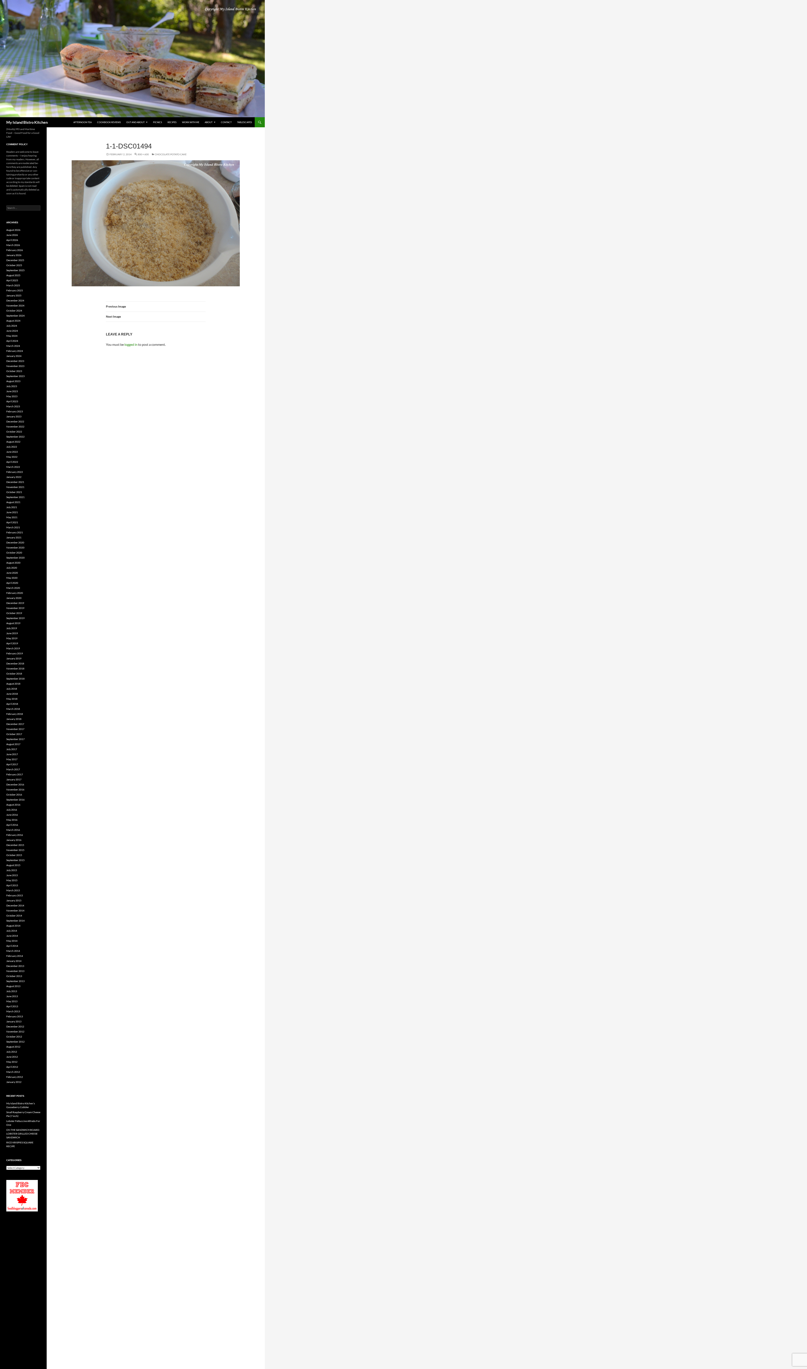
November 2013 (15, 971)
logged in (130, 344)
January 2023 (13, 416)
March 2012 (13, 1071)
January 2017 (13, 779)
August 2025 (13, 275)
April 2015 (12, 885)
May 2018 (11, 698)
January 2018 (13, 719)
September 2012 (15, 1041)
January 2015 (13, 900)
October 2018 (14, 673)
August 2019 (13, 623)
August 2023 (13, 381)
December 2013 (15, 966)
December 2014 (15, 905)
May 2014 (11, 940)
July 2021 (11, 507)
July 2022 (11, 446)
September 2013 (15, 981)
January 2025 (13, 295)
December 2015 (15, 845)
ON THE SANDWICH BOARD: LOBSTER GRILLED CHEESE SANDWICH (23, 1133)
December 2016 (15, 784)
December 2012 (15, 1026)
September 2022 (15, 436)
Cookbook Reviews (109, 122)
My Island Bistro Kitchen (27, 122)
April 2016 (12, 824)
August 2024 (13, 320)
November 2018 (15, 668)
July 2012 (11, 1051)
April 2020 (12, 582)
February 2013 (14, 1016)
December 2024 (15, 300)
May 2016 (11, 819)
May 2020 (11, 577)
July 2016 (11, 809)
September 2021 (15, 497)
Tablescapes (244, 122)
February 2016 (14, 834)
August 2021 (13, 502)
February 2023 (14, 411)
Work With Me (190, 122)
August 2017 (13, 744)
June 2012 (12, 1056)
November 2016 (15, 789)
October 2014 (14, 915)
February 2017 (14, 774)
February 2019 (14, 653)
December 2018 (15, 663)
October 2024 (14, 310)
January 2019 (13, 658)
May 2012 (11, 1061)
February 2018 (14, 713)
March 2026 (13, 245)
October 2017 (14, 734)
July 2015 (11, 870)
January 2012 (13, 1082)
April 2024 (12, 340)
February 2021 (14, 532)
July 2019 (11, 628)
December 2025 (15, 260)
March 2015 (13, 890)
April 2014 (12, 945)
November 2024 (15, 305)
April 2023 (12, 401)
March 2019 (13, 648)
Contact (226, 122)
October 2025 (14, 265)
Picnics (157, 122)
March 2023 (13, 406)
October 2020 (14, 552)
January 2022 (13, 477)
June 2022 (12, 451)
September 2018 (15, 678)
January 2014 (13, 961)
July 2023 (11, 386)
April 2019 (12, 643)
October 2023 (14, 371)
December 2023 (15, 361)
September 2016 (15, 799)
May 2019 (11, 638)
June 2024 (12, 330)
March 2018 (13, 708)
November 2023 (15, 366)
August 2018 (13, 683)
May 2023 (11, 396)
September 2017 (15, 739)
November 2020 (15, 547)
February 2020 (14, 592)
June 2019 (12, 633)
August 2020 (13, 562)
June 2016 (12, 814)
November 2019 (15, 608)
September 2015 (15, 860)
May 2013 (11, 1001)
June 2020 (12, 572)
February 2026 (14, 250)
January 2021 (13, 537)
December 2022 (15, 421)
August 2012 (13, 1046)
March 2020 (13, 587)
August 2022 (13, 441)
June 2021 (12, 512)
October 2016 (14, 794)
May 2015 (11, 880)
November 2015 (15, 850)
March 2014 (13, 950)
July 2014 (11, 930)
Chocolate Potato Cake (171, 154)
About (208, 122)
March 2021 (13, 527)
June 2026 (12, 235)
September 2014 (15, 920)
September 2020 (15, 557)
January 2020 (13, 598)
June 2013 (12, 996)
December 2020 (15, 542)
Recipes (172, 122)
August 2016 (13, 804)
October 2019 (14, 613)
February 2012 (14, 1076)
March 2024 (13, 345)
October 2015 (14, 855)
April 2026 (12, 240)
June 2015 (12, 875)
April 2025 (12, 280)
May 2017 (11, 759)
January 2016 (13, 840)
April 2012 (12, 1066)
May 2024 (11, 335)
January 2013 (13, 1021)
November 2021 (15, 487)
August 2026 (13, 229)
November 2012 (15, 1031)
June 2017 (12, 754)
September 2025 (15, 270)
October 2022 (14, 431)
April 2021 (12, 522)
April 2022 (12, 461)
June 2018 (12, 693)
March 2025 (13, 285)
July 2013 (11, 991)
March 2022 (13, 466)
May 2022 (11, 456)
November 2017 (15, 729)
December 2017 (15, 724)
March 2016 (13, 829)
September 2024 (15, 315)
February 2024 (14, 350)
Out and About (135, 122)
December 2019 (15, 603)
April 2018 (12, 703)
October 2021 (14, 492)
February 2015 (14, 895)
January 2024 (13, 356)
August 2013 (13, 986)
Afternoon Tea (82, 122)
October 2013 (14, 976)
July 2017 (11, 749)
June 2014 (12, 935)
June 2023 (12, 391)
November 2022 (15, 426)
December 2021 (15, 482)
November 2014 (15, 910)
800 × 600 (143, 154)
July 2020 (11, 567)
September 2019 (15, 618)
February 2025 (14, 290)
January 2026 (13, 255)
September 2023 (15, 376)
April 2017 (12, 764)
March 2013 (13, 1011)
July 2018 (11, 688)
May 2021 (11, 517)
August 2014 (13, 925)
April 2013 (12, 1006)
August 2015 (13, 865)
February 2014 (14, 955)
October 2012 (14, 1036)
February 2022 (14, 471)
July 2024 (11, 325)
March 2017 (13, 769)
